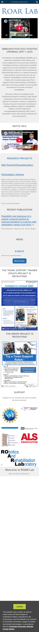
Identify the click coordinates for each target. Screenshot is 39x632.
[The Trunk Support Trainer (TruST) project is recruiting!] (19, 305)
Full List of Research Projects (10, 203)
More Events (19, 261)
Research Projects (19, 158)
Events (19, 251)
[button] (2, 2)
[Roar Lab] (19, 11)
